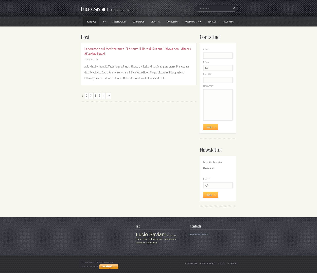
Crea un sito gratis (89, 266)
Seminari (212, 21)
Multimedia (228, 21)
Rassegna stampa (193, 21)
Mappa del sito (208, 263)
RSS (222, 263)
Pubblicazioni (119, 21)
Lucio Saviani (151, 234)
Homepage (91, 21)
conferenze (171, 235)
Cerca (233, 8)
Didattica (155, 21)
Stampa (232, 263)
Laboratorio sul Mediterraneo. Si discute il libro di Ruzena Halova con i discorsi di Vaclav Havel (138, 51)
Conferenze (138, 21)
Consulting (172, 21)
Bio (104, 21)
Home (139, 239)
